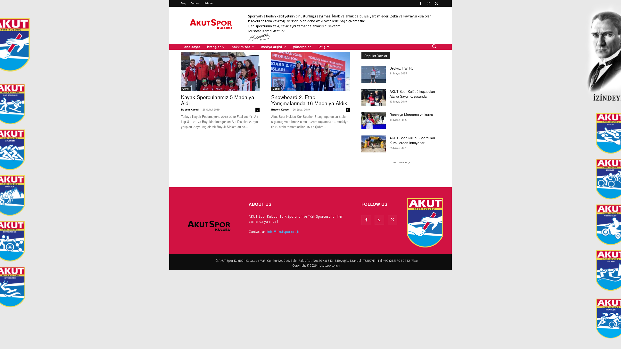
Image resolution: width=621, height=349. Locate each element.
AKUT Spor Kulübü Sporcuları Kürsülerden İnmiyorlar (412, 140)
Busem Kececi (190, 109)
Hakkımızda (241, 46)
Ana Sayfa (192, 46)
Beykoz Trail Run (403, 68)
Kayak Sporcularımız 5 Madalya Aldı (217, 100)
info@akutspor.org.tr (283, 231)
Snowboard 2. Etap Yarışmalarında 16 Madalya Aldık (309, 100)
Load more (399, 162)
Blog (183, 3)
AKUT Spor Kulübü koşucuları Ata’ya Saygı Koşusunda (412, 94)
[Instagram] (428, 3)
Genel (185, 88)
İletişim (208, 3)
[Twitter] (436, 3)
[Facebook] (420, 3)
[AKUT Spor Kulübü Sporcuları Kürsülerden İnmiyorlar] (373, 143)
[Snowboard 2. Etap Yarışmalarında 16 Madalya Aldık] (310, 71)
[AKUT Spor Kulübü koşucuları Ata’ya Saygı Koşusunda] (373, 97)
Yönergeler (302, 46)
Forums (195, 3)
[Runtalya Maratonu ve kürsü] (373, 120)
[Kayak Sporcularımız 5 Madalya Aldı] (220, 71)
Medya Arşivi (271, 46)
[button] (434, 47)
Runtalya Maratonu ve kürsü (411, 114)
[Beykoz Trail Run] (373, 74)
